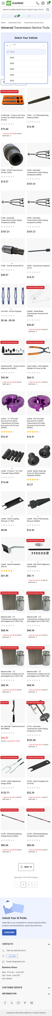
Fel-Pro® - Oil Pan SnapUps (11, 311)
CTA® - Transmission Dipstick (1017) (38, 267)
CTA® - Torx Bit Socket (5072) (12, 266)
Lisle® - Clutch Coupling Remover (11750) (10, 520)
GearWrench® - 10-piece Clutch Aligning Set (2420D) (13, 367)
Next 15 (28, 867)
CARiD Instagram (31, 1003)
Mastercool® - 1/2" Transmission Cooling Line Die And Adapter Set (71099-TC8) (12, 619)
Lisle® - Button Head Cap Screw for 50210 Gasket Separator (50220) (36, 473)
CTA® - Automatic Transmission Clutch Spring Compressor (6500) (37, 172)
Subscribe (9, 932)
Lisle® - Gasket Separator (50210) (10, 565)
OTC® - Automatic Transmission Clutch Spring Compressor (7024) (37, 728)
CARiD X (11, 1003)
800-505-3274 (20, 950)
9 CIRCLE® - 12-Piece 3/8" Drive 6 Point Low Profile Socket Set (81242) (13, 117)
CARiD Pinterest (25, 1003)
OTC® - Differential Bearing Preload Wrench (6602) (11, 835)
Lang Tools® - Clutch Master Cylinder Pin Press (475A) (37, 367)
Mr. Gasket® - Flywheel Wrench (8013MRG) (13, 727)
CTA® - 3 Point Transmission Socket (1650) (12, 171)
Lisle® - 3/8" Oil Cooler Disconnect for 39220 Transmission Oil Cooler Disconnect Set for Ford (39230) (36, 423)
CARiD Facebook (5, 1003)
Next (35, 884)
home (3, 23)
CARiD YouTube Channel (18, 1003)
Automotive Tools (14, 23)
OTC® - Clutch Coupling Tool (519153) (37, 782)
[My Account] (43, 3)
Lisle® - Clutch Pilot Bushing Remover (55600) (37, 520)
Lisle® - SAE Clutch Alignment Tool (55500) (38, 565)
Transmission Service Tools (34, 23)
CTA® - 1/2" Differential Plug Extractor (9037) (37, 116)
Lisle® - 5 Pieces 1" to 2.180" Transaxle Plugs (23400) (12, 472)
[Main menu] (3, 3)
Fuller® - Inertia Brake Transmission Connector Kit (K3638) (37, 313)
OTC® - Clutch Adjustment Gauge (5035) (11, 782)
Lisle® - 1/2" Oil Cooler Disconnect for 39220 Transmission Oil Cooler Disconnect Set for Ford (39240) (10, 423)
